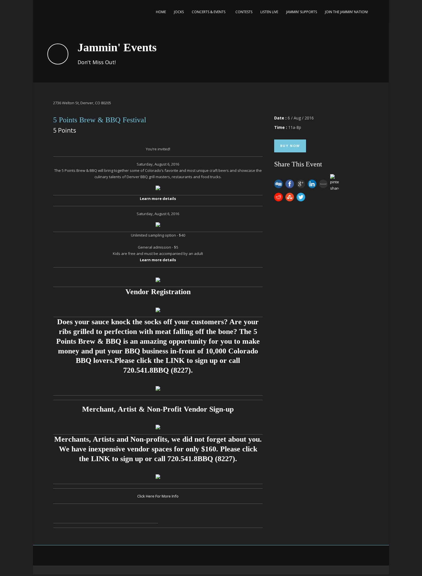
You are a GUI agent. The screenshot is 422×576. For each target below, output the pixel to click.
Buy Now (290, 145)
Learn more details (158, 198)
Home (161, 11)
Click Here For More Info (158, 496)
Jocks (179, 11)
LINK (175, 360)
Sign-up (221, 409)
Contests (243, 11)
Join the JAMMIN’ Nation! (346, 11)
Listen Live (269, 11)
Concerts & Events (208, 11)
